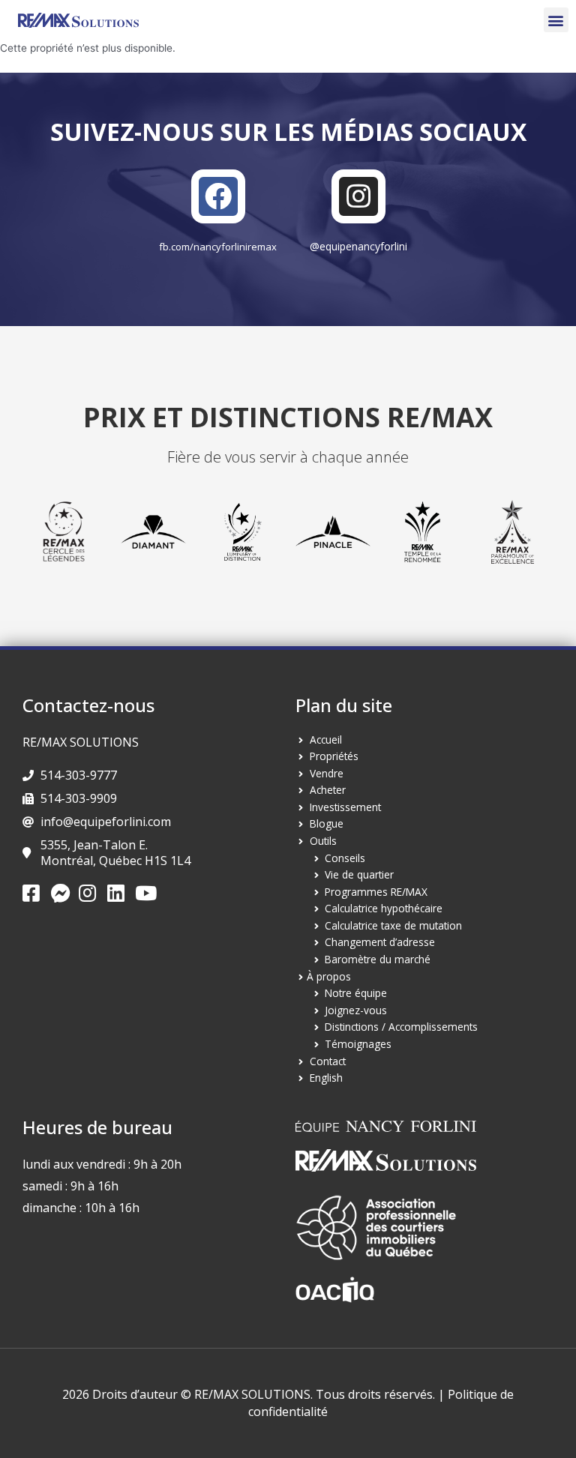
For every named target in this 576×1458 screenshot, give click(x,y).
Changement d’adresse (380, 942)
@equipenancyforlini (358, 246)
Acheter (328, 790)
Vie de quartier (359, 874)
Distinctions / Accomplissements (401, 1026)
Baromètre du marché (377, 959)
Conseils (345, 858)
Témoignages (358, 1044)
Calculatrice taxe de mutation (393, 925)
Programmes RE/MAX (376, 892)
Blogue (327, 823)
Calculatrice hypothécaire (383, 908)
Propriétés (334, 756)
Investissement (345, 807)
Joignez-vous (356, 1010)
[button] (556, 19)
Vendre (327, 773)
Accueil (326, 739)
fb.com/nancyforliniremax (218, 246)
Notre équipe (356, 993)
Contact (328, 1061)
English (326, 1077)
